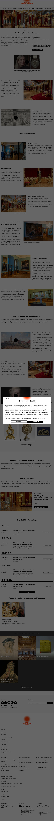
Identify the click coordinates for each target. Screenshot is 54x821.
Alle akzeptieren (35, 421)
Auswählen (18, 421)
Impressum (42, 418)
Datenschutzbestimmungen (29, 418)
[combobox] (7, 398)
